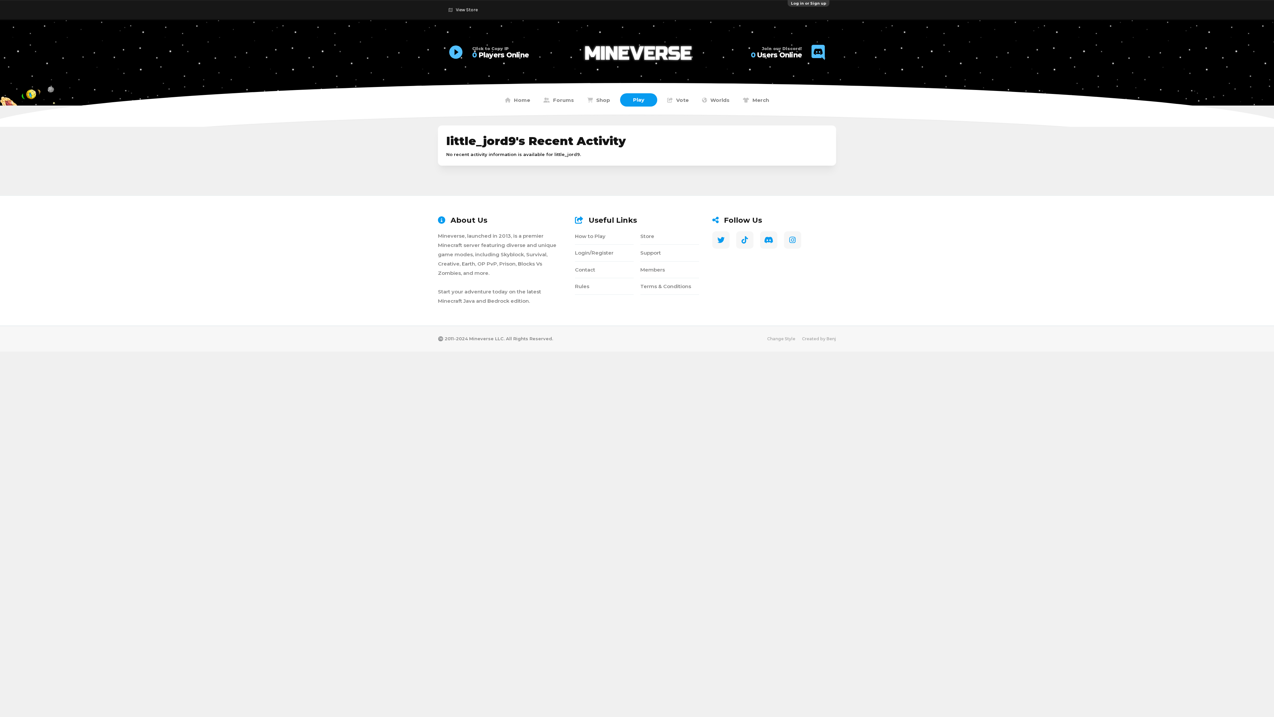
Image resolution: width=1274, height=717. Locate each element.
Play (638, 100)
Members (652, 270)
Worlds (720, 100)
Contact (585, 270)
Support (650, 253)
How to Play (590, 236)
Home (522, 100)
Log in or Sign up (808, 3)
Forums (563, 100)
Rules (582, 286)
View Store (467, 10)
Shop (603, 100)
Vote (682, 100)
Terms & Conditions (665, 286)
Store (647, 236)
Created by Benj (819, 338)
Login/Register (594, 253)
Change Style (781, 338)
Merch (760, 100)
